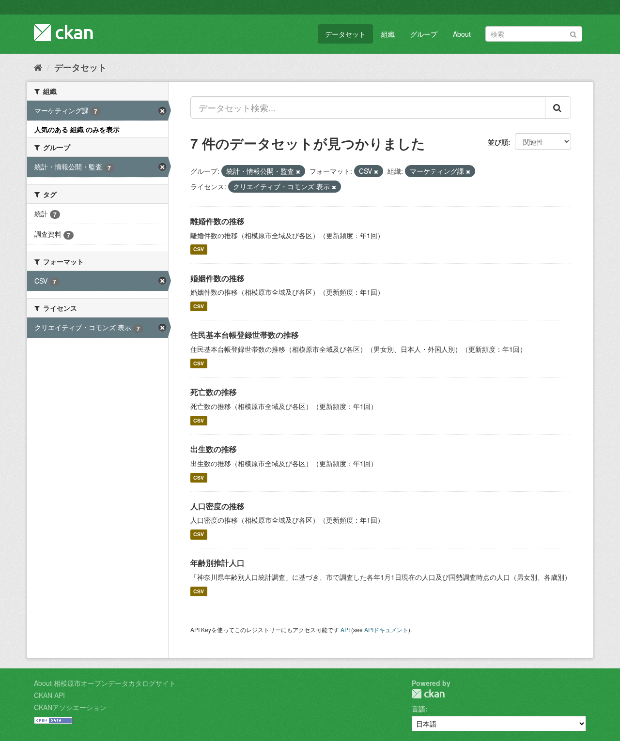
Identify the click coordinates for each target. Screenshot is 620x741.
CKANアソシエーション (70, 707)
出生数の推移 (213, 448)
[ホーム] (38, 66)
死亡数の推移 (213, 391)
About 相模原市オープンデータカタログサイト (105, 683)
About (462, 34)
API (345, 629)
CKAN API (49, 695)
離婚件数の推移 (217, 221)
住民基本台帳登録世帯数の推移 (244, 334)
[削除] (298, 171)
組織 (388, 34)
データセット (345, 34)
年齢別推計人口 (217, 562)
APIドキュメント (386, 629)
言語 (418, 708)
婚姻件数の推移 (217, 278)
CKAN (428, 694)
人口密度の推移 (217, 506)
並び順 (498, 142)
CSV (198, 249)
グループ (423, 34)
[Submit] (573, 33)
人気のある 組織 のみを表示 (77, 129)
